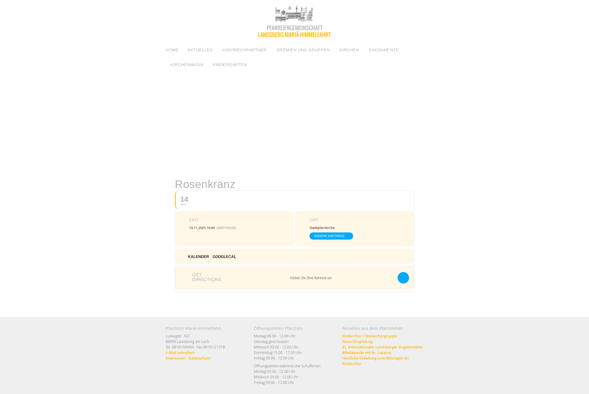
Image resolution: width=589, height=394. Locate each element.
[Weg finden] (403, 278)
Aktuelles (200, 50)
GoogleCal (224, 257)
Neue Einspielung (357, 341)
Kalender (198, 257)
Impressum (176, 358)
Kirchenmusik (187, 64)
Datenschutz (199, 358)
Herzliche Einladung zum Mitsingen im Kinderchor (375, 361)
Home (172, 50)
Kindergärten (230, 64)
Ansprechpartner (244, 50)
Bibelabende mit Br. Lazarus (366, 352)
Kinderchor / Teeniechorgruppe (369, 336)
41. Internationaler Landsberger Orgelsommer (382, 347)
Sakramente (383, 50)
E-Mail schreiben (180, 352)
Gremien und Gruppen (303, 50)
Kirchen (349, 50)
